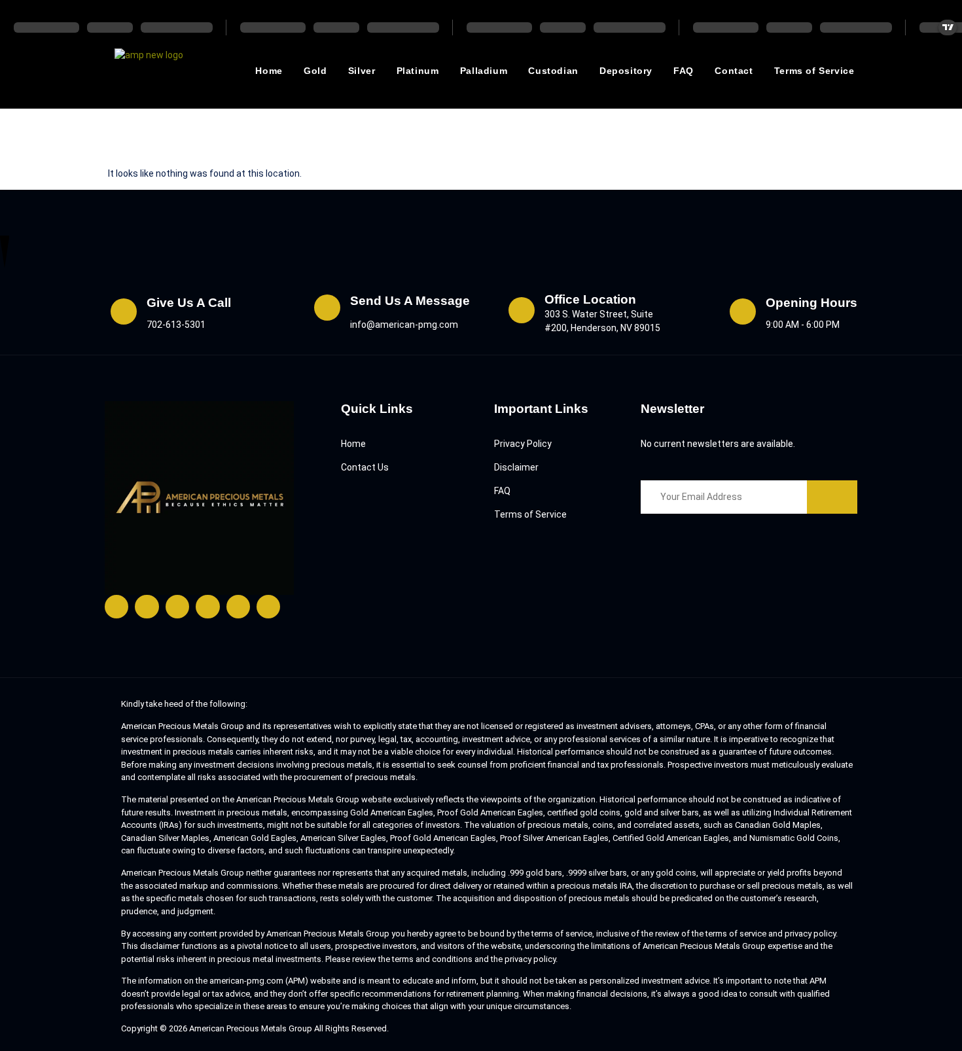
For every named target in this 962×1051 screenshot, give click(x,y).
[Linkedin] (238, 606)
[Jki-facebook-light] (116, 606)
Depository (625, 70)
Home (268, 70)
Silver (362, 70)
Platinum (418, 70)
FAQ (683, 70)
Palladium (483, 70)
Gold (315, 70)
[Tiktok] (268, 606)
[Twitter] (146, 606)
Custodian (553, 70)
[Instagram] (177, 606)
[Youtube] (207, 606)
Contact (734, 70)
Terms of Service (814, 70)
